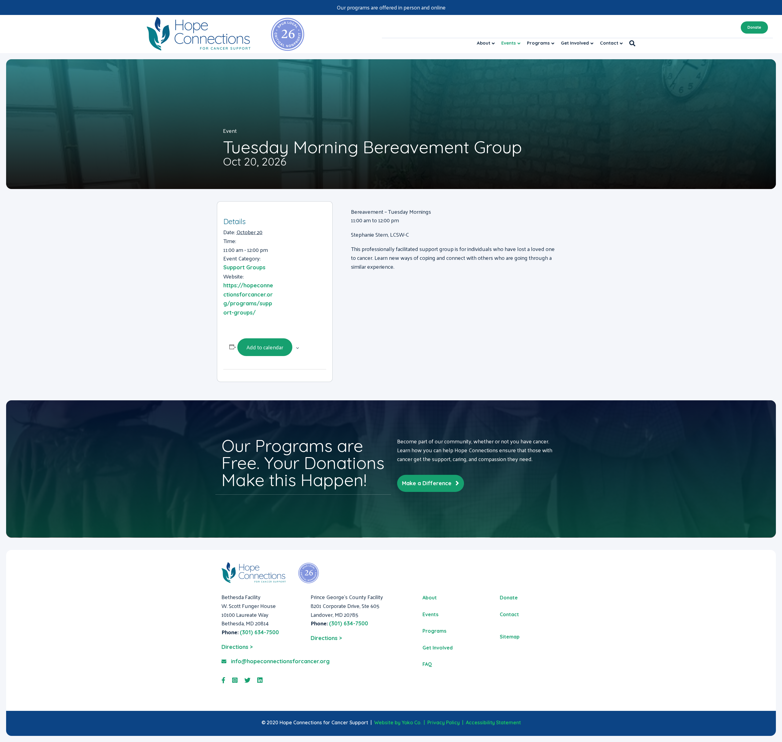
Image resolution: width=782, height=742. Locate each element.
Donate (754, 27)
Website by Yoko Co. (397, 722)
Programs (538, 43)
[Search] (630, 43)
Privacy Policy (443, 722)
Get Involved (575, 43)
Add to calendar (265, 347)
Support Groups (244, 267)
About (483, 43)
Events (508, 43)
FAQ (427, 664)
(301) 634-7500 (259, 632)
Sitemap (510, 637)
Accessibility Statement (493, 722)
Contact (609, 43)
